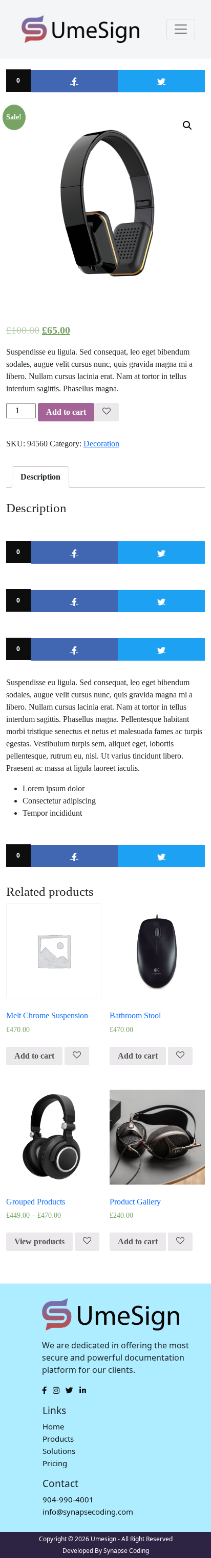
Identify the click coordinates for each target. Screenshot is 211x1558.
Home (53, 1426)
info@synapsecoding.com (88, 1511)
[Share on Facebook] (74, 81)
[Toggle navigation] (180, 29)
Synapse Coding (126, 1550)
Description (40, 476)
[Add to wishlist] (106, 412)
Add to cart (66, 412)
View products (39, 1241)
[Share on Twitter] (161, 81)
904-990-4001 (68, 1499)
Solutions (59, 1451)
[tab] (40, 477)
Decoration (101, 443)
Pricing (55, 1463)
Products (58, 1439)
